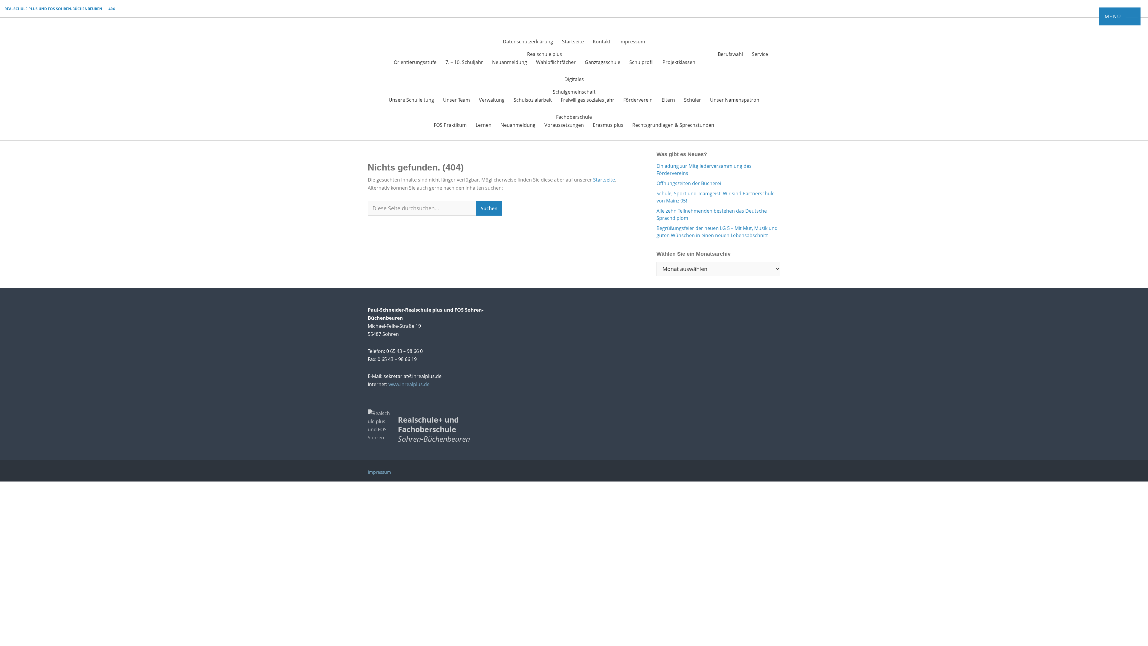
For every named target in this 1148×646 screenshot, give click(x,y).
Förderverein (638, 100)
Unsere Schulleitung (411, 100)
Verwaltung (492, 100)
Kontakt (601, 41)
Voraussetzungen (564, 125)
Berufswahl (730, 54)
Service (760, 54)
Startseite (573, 41)
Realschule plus (544, 54)
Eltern (668, 100)
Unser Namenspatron (734, 100)
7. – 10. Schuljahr (464, 62)
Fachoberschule (574, 117)
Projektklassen (678, 62)
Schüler (692, 100)
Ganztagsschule (602, 62)
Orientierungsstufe (415, 62)
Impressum (632, 41)
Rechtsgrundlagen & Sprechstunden (673, 125)
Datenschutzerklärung (528, 41)
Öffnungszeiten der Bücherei (689, 183)
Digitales (574, 79)
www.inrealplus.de (409, 384)
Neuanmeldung (509, 62)
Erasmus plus (608, 125)
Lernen (483, 125)
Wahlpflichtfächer (556, 62)
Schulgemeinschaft (574, 92)
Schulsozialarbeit (533, 100)
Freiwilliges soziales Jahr (587, 100)
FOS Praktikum (450, 125)
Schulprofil (641, 62)
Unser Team (456, 100)
